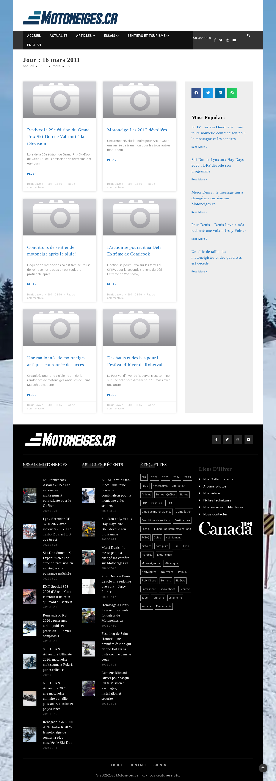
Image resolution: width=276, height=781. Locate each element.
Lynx (186, 546)
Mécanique (171, 563)
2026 (145, 485)
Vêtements (175, 597)
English (34, 45)
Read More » (199, 147)
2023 (165, 477)
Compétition (184, 511)
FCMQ (145, 537)
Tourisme (158, 597)
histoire (146, 546)
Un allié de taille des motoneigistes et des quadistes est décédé (216, 257)
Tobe (145, 597)
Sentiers (166, 580)
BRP (144, 503)
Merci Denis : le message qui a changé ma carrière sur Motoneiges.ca (217, 198)
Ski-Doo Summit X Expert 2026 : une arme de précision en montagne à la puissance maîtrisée (58, 563)
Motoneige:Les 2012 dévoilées (137, 129)
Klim (176, 546)
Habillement (173, 537)
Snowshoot (149, 589)
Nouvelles (167, 571)
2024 (176, 477)
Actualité (58, 36)
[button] (196, 93)
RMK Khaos (149, 580)
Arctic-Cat (178, 485)
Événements (163, 606)
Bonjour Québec (166, 494)
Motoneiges (164, 554)
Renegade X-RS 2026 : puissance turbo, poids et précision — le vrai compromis (57, 625)
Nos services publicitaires (223, 507)
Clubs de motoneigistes (156, 511)
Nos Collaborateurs (218, 479)
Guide (157, 537)
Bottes (184, 494)
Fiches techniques (217, 500)
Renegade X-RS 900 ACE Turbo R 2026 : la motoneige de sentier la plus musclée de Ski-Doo (58, 732)
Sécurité (185, 589)
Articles (84, 36)
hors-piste (162, 546)
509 (144, 477)
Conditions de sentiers (156, 520)
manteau (147, 554)
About (116, 765)
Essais (109, 36)
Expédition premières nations (172, 528)
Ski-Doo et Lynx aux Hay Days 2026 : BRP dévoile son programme (217, 165)
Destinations (182, 520)
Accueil (34, 36)
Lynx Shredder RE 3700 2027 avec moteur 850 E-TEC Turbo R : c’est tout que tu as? (57, 529)
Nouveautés (149, 571)
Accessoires (160, 485)
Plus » (31, 173)
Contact (138, 765)
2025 (187, 477)
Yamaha (147, 606)
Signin (160, 765)
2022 (154, 477)
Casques (156, 503)
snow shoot (167, 589)
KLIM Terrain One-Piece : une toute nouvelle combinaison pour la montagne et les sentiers (218, 133)
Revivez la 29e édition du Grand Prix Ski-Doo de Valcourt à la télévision (58, 136)
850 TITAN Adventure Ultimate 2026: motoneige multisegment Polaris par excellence (58, 659)
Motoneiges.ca (151, 563)
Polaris (182, 571)
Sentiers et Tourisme (146, 36)
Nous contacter (215, 514)
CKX (169, 503)
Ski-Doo (180, 580)
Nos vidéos (212, 493)
